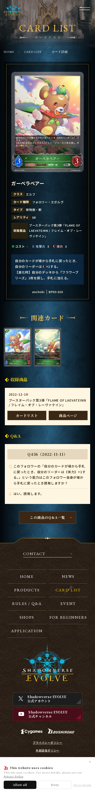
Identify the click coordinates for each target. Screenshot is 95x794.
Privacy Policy (13, 776)
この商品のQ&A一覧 (47, 517)
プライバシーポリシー (47, 742)
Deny (55, 785)
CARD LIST (33, 52)
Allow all (20, 785)
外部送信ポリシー (47, 750)
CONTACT (34, 554)
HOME (9, 52)
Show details (82, 784)
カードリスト (27, 415)
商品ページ (68, 415)
